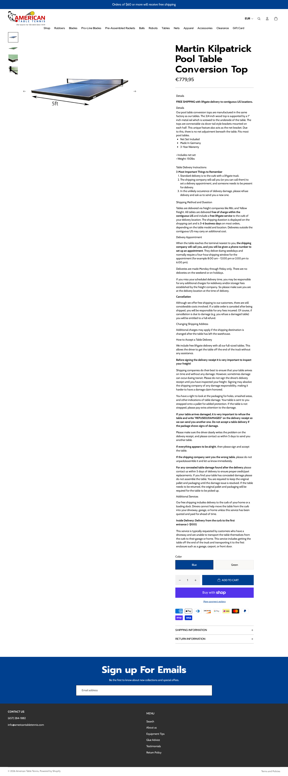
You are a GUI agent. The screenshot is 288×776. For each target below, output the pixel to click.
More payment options (214, 601)
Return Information (190, 639)
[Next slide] (136, 92)
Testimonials (153, 746)
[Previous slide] (23, 92)
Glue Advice (153, 740)
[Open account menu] (267, 18)
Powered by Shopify (50, 771)
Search (150, 721)
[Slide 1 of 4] (13, 37)
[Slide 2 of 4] (13, 48)
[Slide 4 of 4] (13, 70)
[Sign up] (206, 690)
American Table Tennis (27, 771)
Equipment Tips (155, 734)
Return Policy (153, 752)
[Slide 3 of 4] (13, 59)
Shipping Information (191, 630)
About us (151, 727)
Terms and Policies (270, 771)
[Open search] (259, 18)
